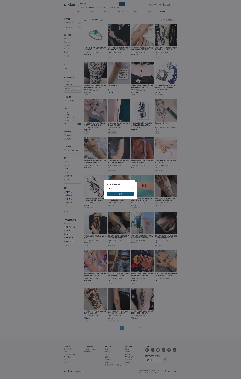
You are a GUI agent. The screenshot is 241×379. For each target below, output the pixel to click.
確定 (120, 194)
